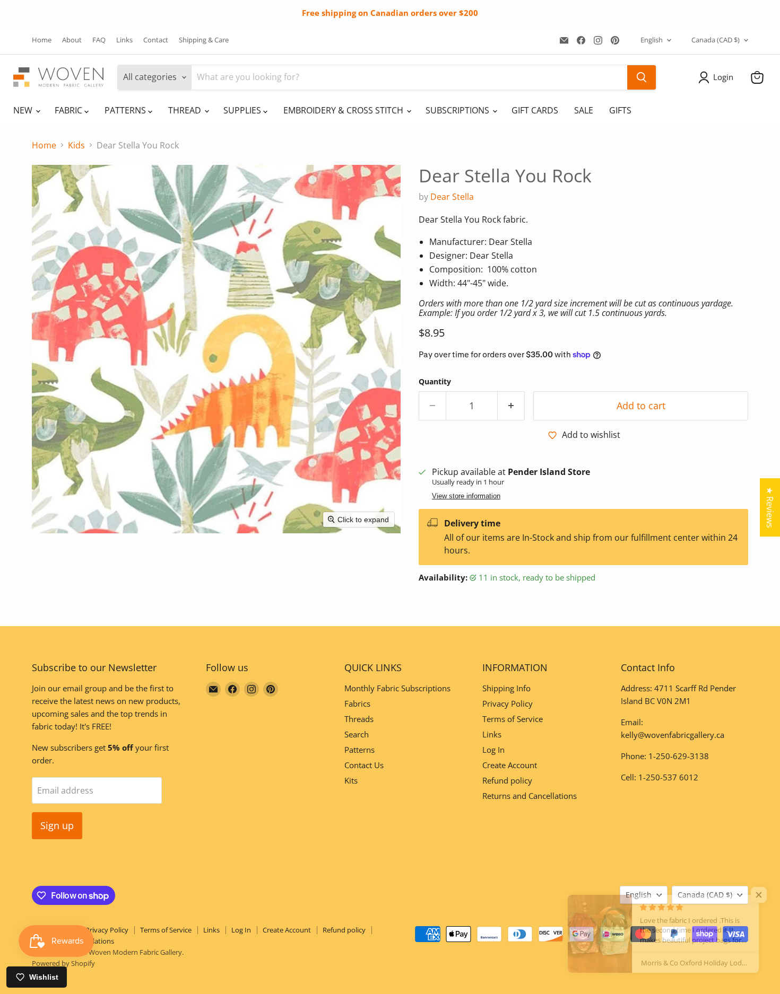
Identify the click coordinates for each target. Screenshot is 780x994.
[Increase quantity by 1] (511, 405)
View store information (466, 496)
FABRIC (69, 110)
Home (41, 40)
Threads (359, 719)
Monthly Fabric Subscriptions (397, 688)
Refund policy (507, 780)
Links (124, 40)
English (651, 40)
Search (356, 734)
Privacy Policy (507, 703)
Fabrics (357, 703)
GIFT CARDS (535, 110)
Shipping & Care (204, 40)
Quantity (435, 381)
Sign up (57, 825)
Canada (715, 40)
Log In (493, 749)
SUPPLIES (243, 110)
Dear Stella (452, 197)
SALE (583, 110)
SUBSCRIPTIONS (458, 110)
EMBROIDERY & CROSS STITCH (344, 110)
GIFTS (620, 110)
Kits (351, 780)
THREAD (185, 110)
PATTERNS (126, 110)
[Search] (641, 77)
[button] (718, 77)
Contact (155, 40)
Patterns (359, 749)
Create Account (509, 765)
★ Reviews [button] (770, 507)
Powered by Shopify (63, 963)
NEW (23, 110)
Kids (76, 145)
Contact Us (364, 765)
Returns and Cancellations (529, 795)
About (72, 40)
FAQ (99, 40)
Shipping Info (506, 688)
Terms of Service (512, 719)
